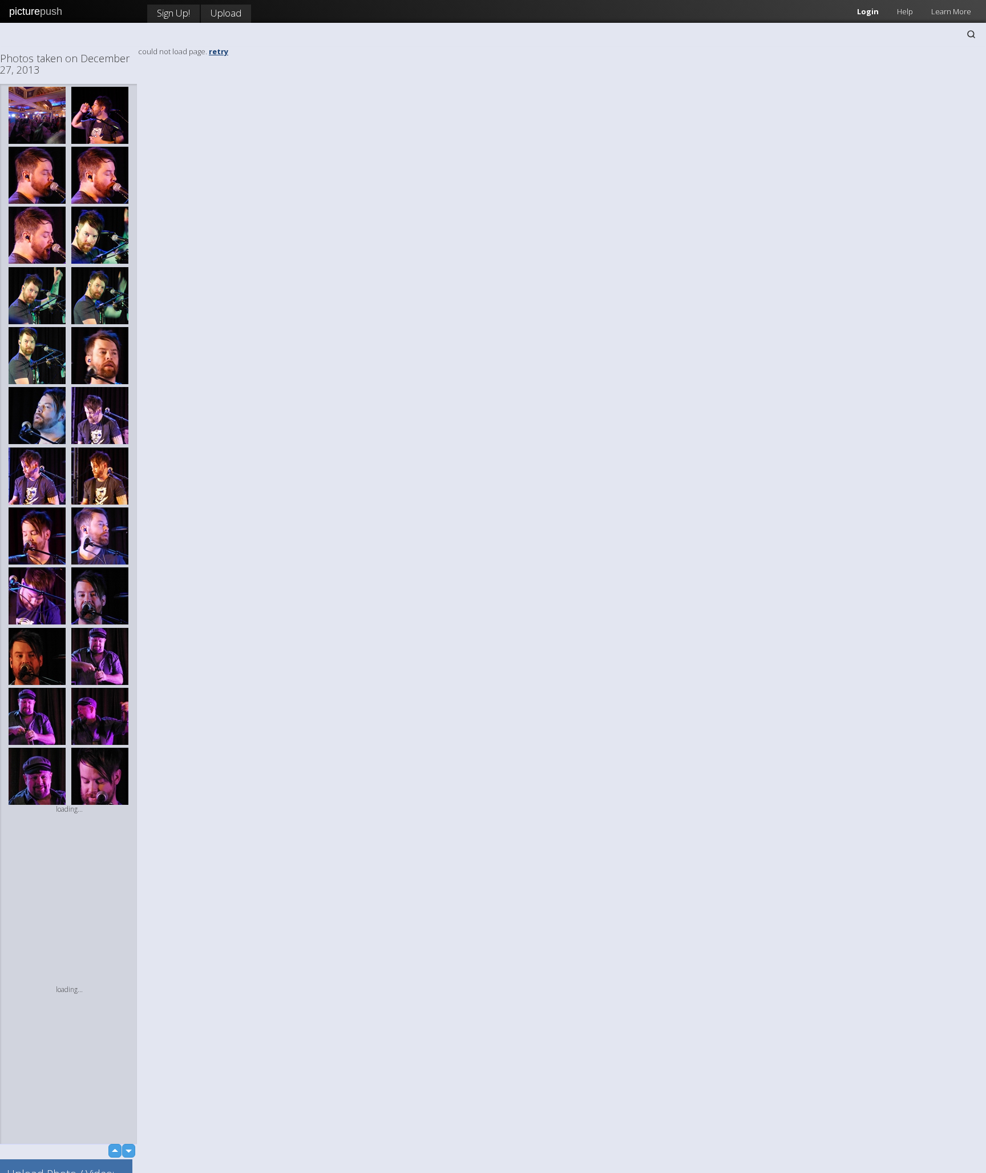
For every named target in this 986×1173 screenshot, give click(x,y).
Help (905, 11)
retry (218, 51)
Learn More (951, 11)
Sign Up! (173, 12)
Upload (226, 12)
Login (868, 11)
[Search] (971, 34)
